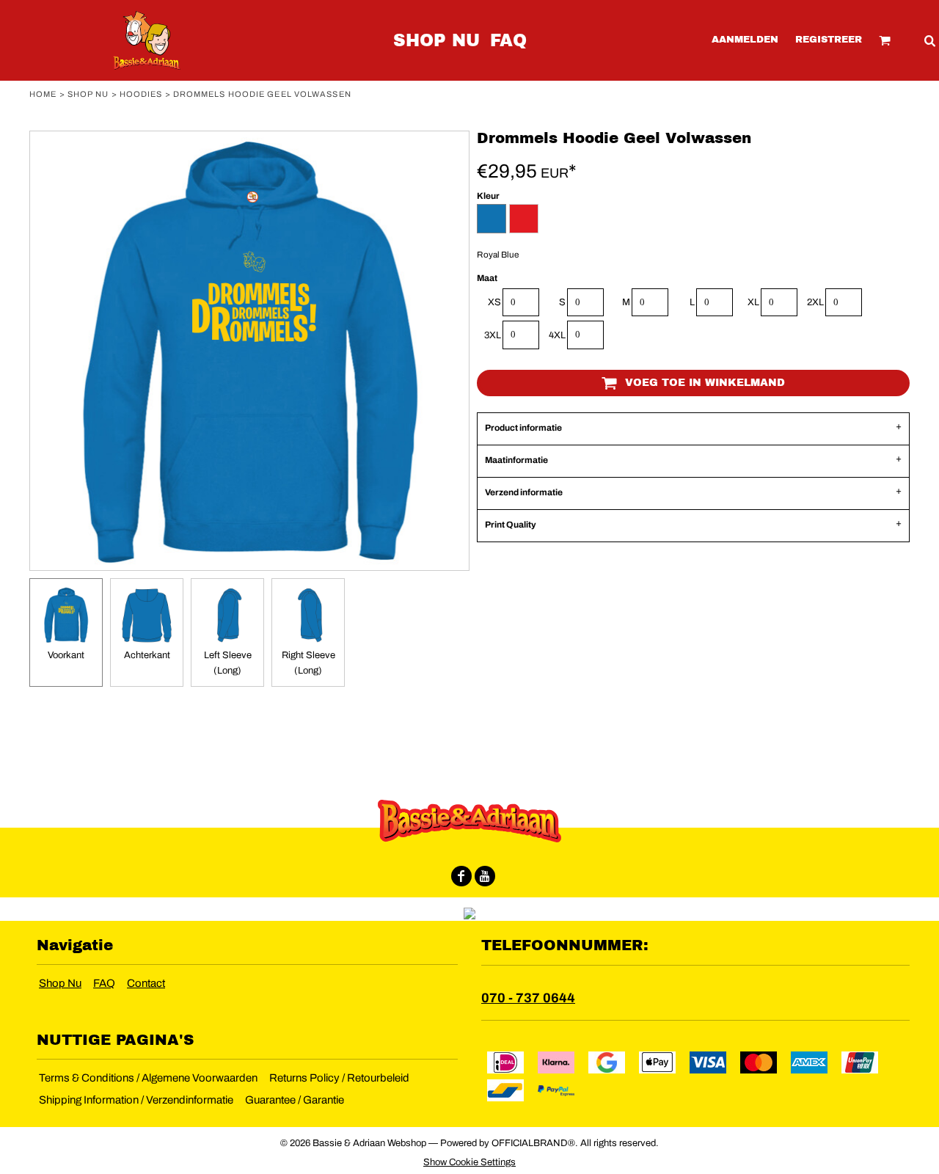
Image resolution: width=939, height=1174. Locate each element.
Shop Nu (88, 94)
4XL (557, 335)
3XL (492, 335)
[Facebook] (461, 876)
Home (42, 94)
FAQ (104, 983)
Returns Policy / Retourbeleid (339, 1078)
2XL (815, 302)
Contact (146, 983)
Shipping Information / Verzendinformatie (136, 1100)
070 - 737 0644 (528, 998)
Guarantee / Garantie (294, 1100)
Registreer (828, 39)
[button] (885, 40)
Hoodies (141, 94)
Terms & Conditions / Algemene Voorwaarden (148, 1078)
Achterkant (147, 655)
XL (753, 302)
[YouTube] (485, 876)
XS (494, 302)
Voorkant (66, 655)
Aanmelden (745, 39)
